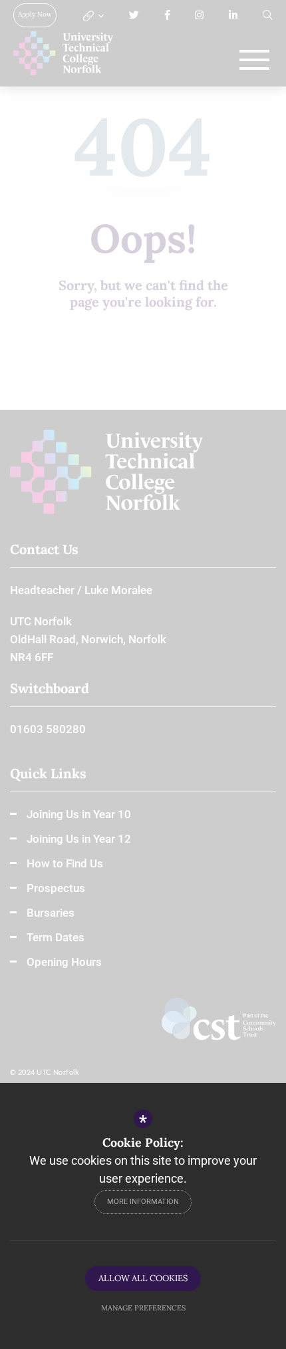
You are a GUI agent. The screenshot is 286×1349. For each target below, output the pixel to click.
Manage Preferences (143, 1307)
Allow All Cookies (143, 1278)
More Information (143, 1201)
